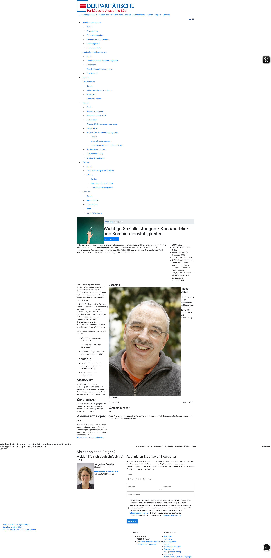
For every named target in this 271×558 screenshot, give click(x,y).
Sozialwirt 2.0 (92, 73)
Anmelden (132, 521)
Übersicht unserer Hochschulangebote (102, 60)
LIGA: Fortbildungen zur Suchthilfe (100, 171)
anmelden (266, 446)
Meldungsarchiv (170, 541)
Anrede (129, 475)
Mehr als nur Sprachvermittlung (99, 90)
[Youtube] (193, 538)
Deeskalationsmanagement (102, 187)
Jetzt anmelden (111, 239)
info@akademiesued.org (139, 513)
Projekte (157, 15)
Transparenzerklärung (172, 552)
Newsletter (168, 539)
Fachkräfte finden (94, 99)
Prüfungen (91, 94)
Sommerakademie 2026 (96, 115)
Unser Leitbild (92, 204)
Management (92, 120)
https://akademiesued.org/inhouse (90, 437)
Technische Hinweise (172, 547)
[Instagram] (193, 535)
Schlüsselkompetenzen (96, 149)
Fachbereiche (92, 128)
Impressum (168, 554)
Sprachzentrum (139, 15)
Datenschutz (169, 549)
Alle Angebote (92, 31)
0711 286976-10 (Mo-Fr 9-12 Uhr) (150, 541)
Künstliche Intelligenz (95, 111)
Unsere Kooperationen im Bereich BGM (106, 145)
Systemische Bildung (95, 154)
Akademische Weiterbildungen (111, 15)
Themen (149, 15)
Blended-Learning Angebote (98, 39)
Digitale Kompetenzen (95, 158)
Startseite (109, 222)
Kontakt (167, 544)
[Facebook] (193, 532)
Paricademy (91, 65)
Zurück (89, 27)
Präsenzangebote (94, 48)
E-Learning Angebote (95, 35)
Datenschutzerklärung (172, 516)
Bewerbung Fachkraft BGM (102, 183)
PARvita (90, 175)
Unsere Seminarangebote (101, 141)
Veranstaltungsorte (94, 213)
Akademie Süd (92, 200)
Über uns (166, 15)
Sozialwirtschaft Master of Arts (99, 69)
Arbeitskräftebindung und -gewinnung (102, 124)
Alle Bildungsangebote (88, 15)
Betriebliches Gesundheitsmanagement (102, 132)
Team (89, 209)
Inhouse (128, 15)
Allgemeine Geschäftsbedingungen (178, 557)
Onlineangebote (93, 44)
